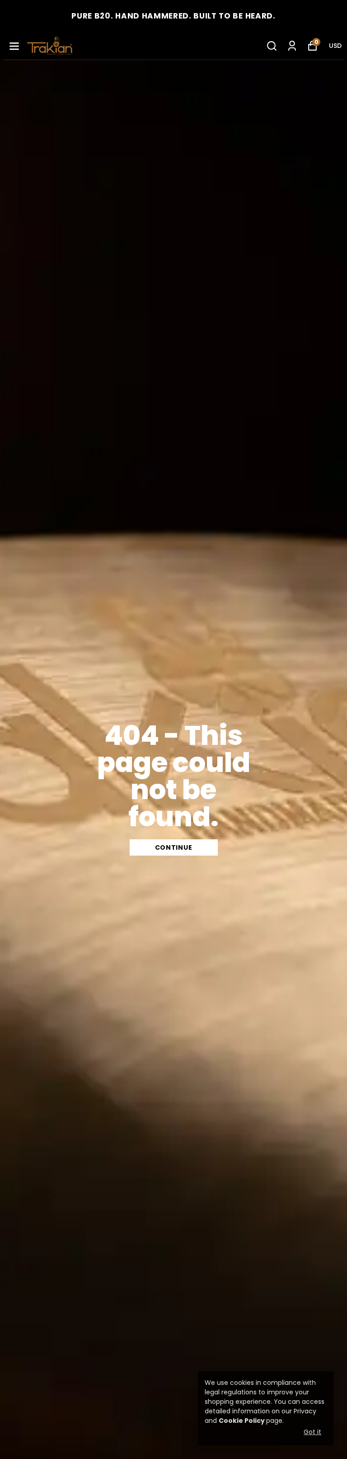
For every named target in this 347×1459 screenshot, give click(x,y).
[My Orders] (292, 46)
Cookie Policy (242, 1420)
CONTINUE (173, 847)
